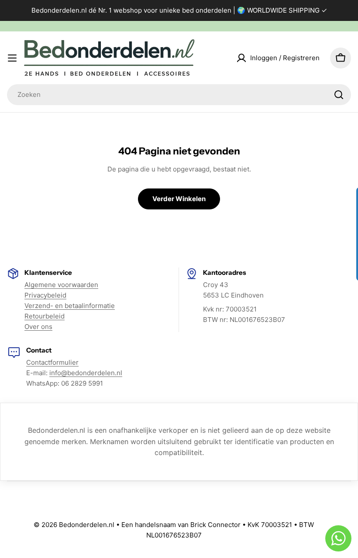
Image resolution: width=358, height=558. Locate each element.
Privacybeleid (45, 295)
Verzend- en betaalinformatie (69, 305)
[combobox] (179, 94)
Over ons (38, 326)
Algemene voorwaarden (61, 285)
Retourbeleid (44, 316)
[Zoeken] (339, 94)
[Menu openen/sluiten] (12, 58)
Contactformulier (52, 362)
